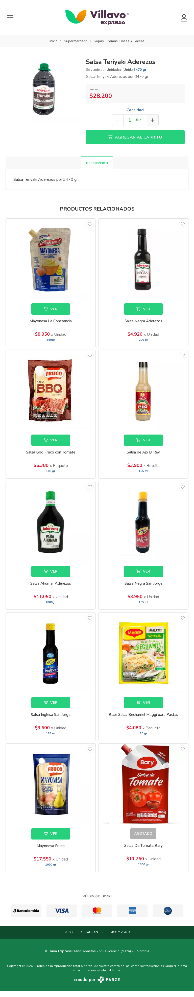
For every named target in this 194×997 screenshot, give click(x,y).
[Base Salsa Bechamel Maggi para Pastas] (143, 653)
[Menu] (10, 17)
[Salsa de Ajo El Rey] (143, 390)
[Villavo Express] (97, 17)
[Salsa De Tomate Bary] (143, 784)
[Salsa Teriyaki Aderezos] (43, 88)
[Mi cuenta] (184, 17)
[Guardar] (90, 224)
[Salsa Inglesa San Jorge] (50, 653)
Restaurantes (91, 932)
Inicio (68, 932)
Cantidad (135, 109)
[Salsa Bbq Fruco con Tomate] (50, 390)
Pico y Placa (120, 932)
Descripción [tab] (97, 163)
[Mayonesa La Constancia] (50, 259)
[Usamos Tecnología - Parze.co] (97, 980)
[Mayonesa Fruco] (50, 784)
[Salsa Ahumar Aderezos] (50, 521)
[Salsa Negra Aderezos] (143, 259)
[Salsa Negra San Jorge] (143, 521)
